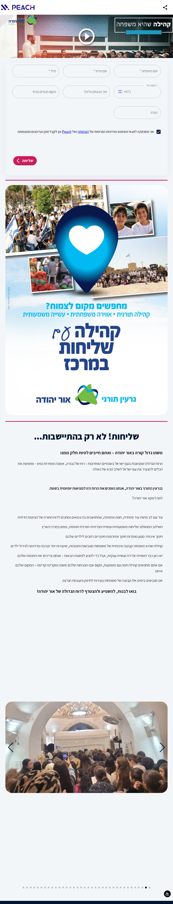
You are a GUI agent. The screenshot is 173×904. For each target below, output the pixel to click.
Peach (66, 131)
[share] (165, 7)
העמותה (83, 131)
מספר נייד (152, 85)
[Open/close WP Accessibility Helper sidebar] (167, 893)
